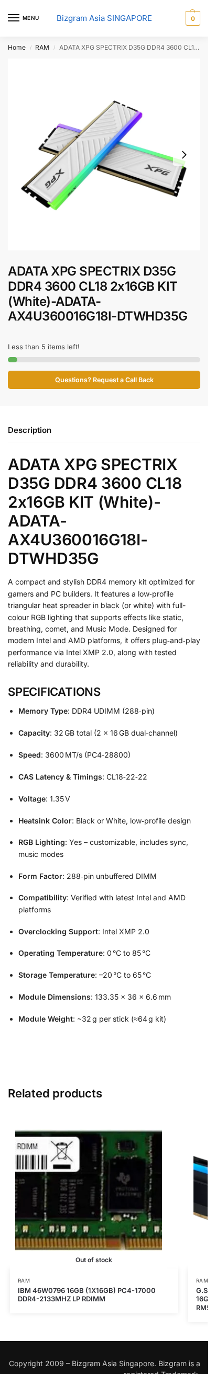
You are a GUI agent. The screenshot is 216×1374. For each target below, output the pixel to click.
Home (17, 47)
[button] (191, 18)
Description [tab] (29, 430)
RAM (42, 47)
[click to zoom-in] (104, 154)
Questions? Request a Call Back (104, 380)
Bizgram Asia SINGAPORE (104, 18)
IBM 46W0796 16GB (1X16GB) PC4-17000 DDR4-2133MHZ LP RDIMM (87, 1294)
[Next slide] (184, 155)
